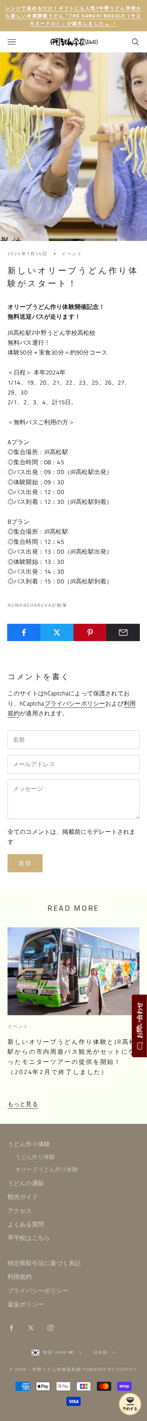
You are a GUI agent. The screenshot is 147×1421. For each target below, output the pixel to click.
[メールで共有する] (123, 632)
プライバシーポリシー (75, 703)
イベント (72, 253)
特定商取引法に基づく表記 (44, 1263)
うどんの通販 (26, 1183)
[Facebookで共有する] (24, 632)
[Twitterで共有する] (57, 632)
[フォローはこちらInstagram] (50, 1328)
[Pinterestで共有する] (90, 632)
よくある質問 (26, 1224)
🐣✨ (73, 16)
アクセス (20, 1210)
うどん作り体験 (29, 1143)
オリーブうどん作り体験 (46, 1169)
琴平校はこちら (29, 1237)
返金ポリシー (26, 1304)
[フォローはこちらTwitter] (31, 1328)
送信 (25, 863)
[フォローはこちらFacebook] (11, 1328)
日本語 (100, 1352)
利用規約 (20, 1276)
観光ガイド (23, 1196)
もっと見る (23, 1103)
